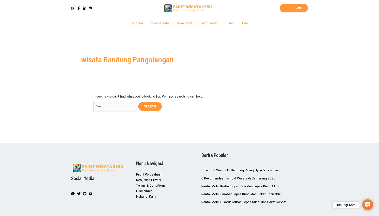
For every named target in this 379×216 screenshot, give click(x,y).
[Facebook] (79, 8)
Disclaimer (144, 191)
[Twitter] (79, 193)
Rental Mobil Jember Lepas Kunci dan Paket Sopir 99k (240, 194)
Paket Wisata (159, 23)
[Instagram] (73, 8)
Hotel (245, 23)
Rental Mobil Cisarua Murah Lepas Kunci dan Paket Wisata (244, 202)
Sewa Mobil (184, 23)
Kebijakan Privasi (148, 180)
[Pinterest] (90, 8)
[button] (294, 8)
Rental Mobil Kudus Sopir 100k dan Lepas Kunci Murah (241, 186)
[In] (84, 8)
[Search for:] (115, 106)
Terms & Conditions (151, 185)
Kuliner (229, 23)
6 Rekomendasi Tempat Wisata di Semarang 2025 (238, 178)
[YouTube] (90, 193)
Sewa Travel (208, 23)
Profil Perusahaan (149, 174)
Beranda (137, 23)
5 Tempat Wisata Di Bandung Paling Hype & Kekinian (239, 170)
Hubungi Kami (146, 196)
